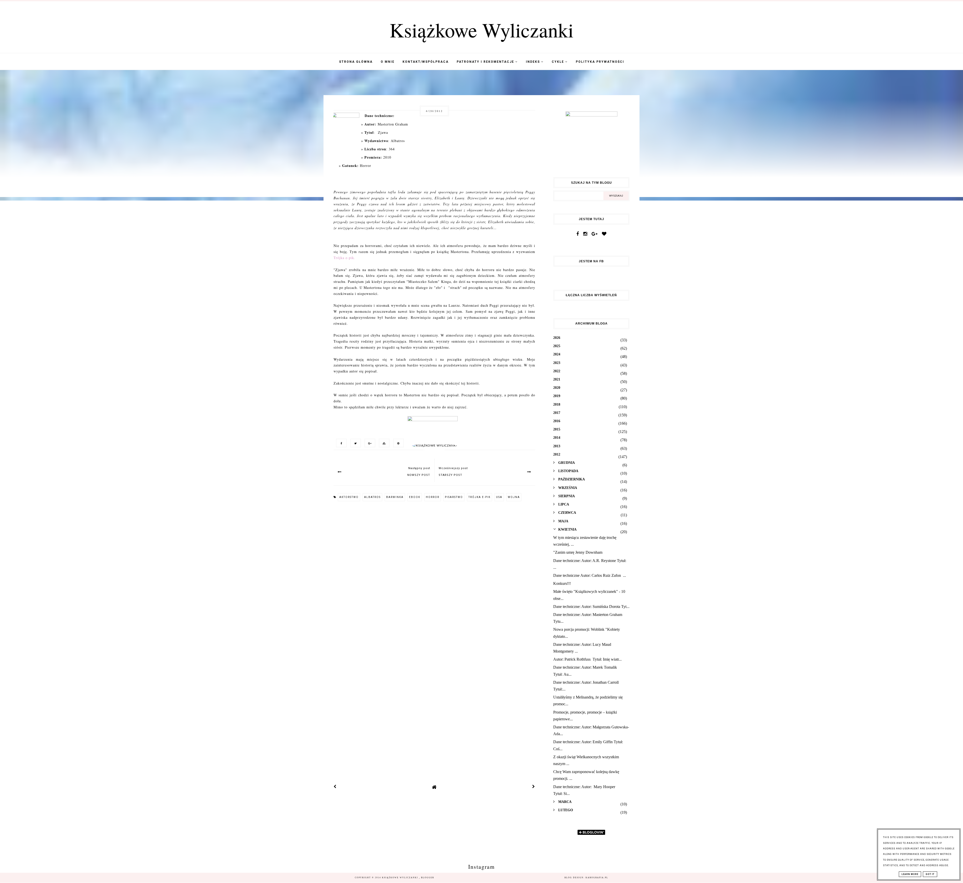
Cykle (558, 62)
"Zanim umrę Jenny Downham (577, 552)
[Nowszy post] (335, 787)
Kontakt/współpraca (426, 62)
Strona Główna (356, 62)
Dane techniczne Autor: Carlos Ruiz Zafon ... (589, 575)
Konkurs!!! (562, 583)
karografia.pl (597, 877)
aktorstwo (349, 497)
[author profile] (434, 445)
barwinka (395, 497)
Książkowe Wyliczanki (481, 29)
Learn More (910, 874)
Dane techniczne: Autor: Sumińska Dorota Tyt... (591, 606)
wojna (514, 497)
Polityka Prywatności (600, 62)
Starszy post (450, 475)
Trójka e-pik (479, 497)
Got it (930, 874)
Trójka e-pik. (344, 257)
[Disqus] (434, 573)
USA (499, 497)
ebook (414, 497)
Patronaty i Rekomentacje (486, 62)
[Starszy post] (533, 787)
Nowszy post (418, 475)
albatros (372, 497)
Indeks (533, 62)
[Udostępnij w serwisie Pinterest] (397, 442)
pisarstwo (454, 497)
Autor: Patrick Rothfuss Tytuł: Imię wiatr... (587, 659)
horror (432, 497)
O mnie (387, 62)
